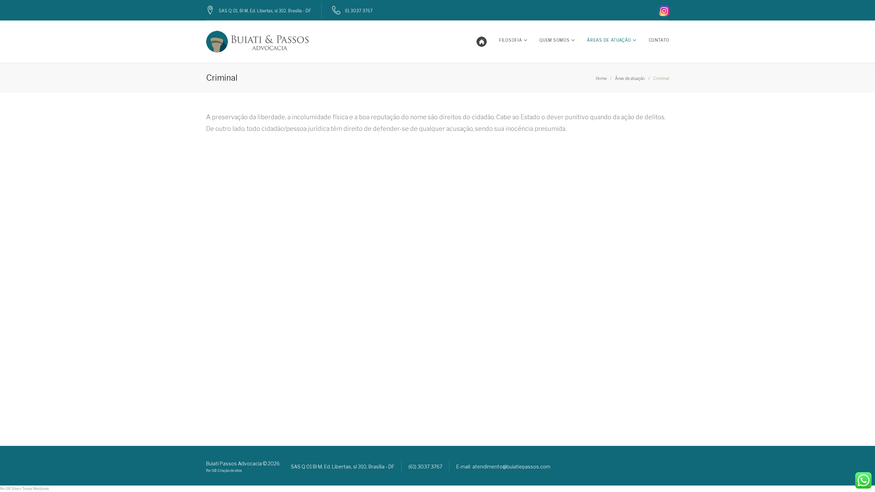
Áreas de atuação (609, 40)
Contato (659, 40)
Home (601, 78)
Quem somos (554, 40)
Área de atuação (630, 78)
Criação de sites (229, 470)
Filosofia (510, 40)
